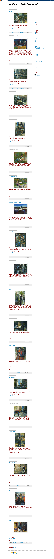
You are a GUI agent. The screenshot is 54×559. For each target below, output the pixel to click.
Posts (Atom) (14, 547)
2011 (35, 72)
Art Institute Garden (13, 176)
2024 (35, 22)
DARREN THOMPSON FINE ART (24, 4)
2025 (35, 21)
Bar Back (11, 11)
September (37, 37)
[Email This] (25, 32)
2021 (35, 25)
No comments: (22, 32)
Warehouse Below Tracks (14, 520)
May (36, 63)
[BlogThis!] (25, 172)
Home (20, 545)
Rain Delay (11, 67)
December (36, 33)
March (36, 66)
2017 (35, 30)
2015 (35, 32)
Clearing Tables (12, 431)
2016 (35, 31)
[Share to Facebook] (27, 32)
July (36, 39)
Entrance (11, 289)
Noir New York (12, 261)
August (36, 38)
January (36, 67)
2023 (35, 23)
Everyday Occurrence (13, 404)
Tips (10, 319)
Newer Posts (11, 545)
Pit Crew (11, 93)
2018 (35, 29)
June (36, 62)
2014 (35, 68)
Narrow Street (12, 377)
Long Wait (11, 231)
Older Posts (30, 545)
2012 (35, 71)
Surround (11, 490)
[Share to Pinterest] (28, 32)
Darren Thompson (37, 75)
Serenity (10, 120)
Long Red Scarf (12, 345)
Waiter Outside (12, 462)
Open (10, 150)
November (36, 34)
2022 (35, 24)
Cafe (10, 37)
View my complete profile (37, 76)
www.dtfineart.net (12, 28)
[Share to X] (26, 32)
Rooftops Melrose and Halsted (15, 202)
